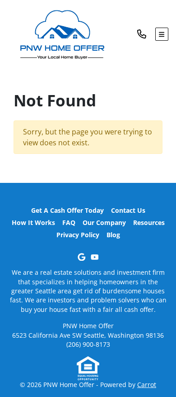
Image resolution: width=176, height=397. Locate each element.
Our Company (104, 222)
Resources (149, 222)
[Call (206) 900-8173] (146, 34)
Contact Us (128, 210)
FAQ (68, 222)
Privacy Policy (77, 234)
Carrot (146, 384)
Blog (113, 234)
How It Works (33, 222)
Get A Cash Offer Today (67, 210)
